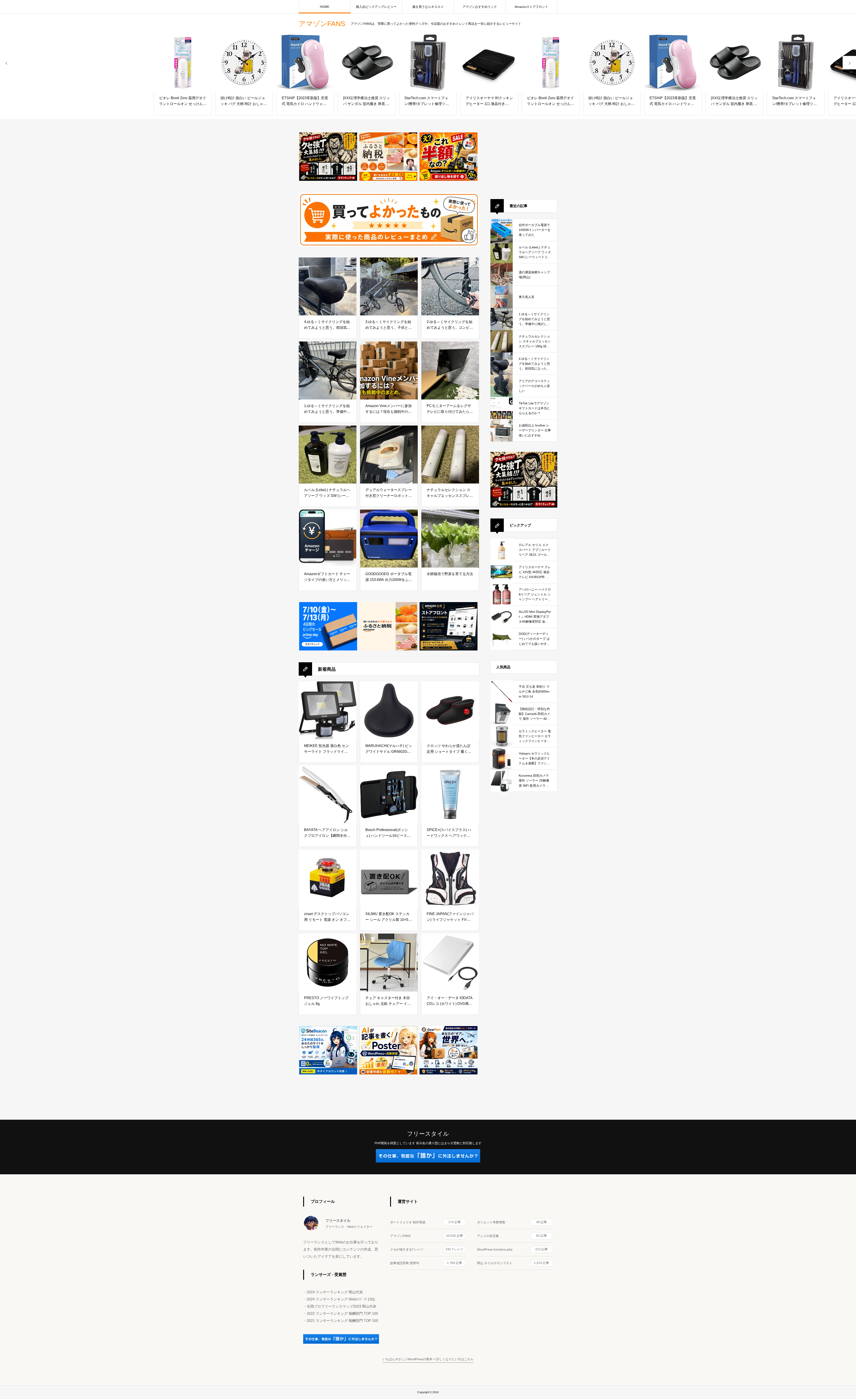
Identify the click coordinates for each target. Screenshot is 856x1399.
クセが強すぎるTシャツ (426, 1249)
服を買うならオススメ (428, 6)
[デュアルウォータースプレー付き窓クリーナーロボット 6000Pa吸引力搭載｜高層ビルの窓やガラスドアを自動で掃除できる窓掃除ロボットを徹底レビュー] (389, 454)
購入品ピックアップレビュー (376, 6)
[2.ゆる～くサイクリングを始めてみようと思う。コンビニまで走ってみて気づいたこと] (450, 286)
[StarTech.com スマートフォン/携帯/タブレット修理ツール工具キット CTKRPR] (367, 63)
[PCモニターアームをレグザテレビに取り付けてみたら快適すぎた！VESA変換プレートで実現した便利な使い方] (450, 370)
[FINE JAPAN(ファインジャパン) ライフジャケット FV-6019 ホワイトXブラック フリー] (450, 878)
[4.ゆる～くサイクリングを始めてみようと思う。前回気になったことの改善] (327, 286)
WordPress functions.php (512, 1249)
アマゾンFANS (426, 1236)
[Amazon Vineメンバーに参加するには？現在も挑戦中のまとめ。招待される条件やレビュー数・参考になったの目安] (389, 370)
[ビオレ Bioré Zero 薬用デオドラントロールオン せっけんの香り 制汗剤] (121, 63)
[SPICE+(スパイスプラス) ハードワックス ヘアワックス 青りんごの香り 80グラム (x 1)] (450, 794)
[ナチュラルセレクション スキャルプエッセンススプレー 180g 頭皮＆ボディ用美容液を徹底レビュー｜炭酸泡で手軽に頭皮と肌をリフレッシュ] (450, 454)
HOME (324, 6)
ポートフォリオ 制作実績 (425, 1222)
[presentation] (6, 62)
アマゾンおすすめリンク (480, 6)
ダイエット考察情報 (512, 1222)
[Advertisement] (523, 160)
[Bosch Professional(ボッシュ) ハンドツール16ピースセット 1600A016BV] (389, 794)
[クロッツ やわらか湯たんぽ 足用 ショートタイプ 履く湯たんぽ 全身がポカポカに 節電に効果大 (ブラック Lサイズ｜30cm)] (450, 710)
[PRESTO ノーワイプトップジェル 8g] (327, 963)
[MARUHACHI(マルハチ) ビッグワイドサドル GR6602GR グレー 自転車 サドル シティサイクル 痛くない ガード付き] (389, 710)
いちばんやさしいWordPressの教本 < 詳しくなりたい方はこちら (428, 1359)
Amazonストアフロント (531, 6)
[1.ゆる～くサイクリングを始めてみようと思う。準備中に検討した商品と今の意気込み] (327, 370)
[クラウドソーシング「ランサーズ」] (341, 1342)
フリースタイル (428, 1133)
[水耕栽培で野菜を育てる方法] (450, 539)
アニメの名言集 (512, 1236)
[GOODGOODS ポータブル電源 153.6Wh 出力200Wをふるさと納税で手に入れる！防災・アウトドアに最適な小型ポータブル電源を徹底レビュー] (389, 539)
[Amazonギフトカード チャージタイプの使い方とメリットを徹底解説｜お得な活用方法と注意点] (327, 539)
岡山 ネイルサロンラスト (513, 1263)
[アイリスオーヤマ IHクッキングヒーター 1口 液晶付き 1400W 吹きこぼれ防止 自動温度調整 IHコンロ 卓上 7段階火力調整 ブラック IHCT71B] (428, 63)
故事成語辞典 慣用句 (426, 1263)
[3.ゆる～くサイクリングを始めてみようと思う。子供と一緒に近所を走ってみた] (389, 286)
